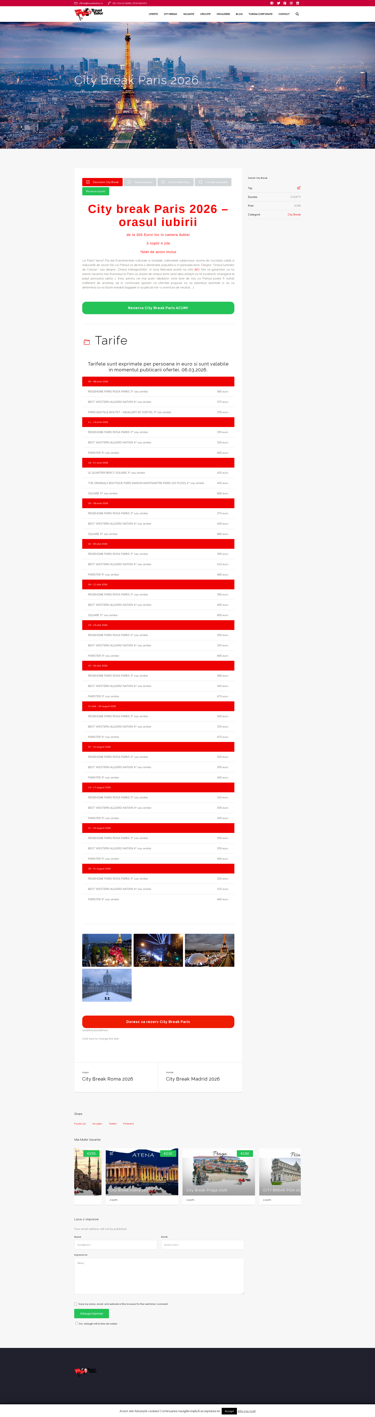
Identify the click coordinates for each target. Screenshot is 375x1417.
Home (77, 91)
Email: (164, 1236)
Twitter (113, 1123)
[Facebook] (272, 3)
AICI (196, 269)
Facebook (80, 1123)
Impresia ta (80, 1254)
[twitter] (278, 3)
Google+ (97, 1123)
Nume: (78, 1236)
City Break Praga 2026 (176, 1190)
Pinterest (128, 1123)
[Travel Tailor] (284, 3)
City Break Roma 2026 (107, 1079)
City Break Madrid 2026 (193, 1079)
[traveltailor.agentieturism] (291, 3)
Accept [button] (229, 1411)
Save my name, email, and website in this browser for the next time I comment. (123, 1303)
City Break (294, 214)
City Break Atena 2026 (100, 1190)
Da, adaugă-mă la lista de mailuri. (98, 1323)
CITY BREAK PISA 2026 (254, 1190)
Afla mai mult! (247, 1411)
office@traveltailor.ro (91, 3)
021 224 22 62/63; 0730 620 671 (129, 3)
